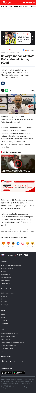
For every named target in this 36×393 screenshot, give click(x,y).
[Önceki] (3, 38)
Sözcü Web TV (5, 296)
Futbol (11, 50)
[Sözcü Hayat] (18, 255)
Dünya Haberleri (5, 283)
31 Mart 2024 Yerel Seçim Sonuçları (11, 265)
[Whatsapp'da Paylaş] (6, 90)
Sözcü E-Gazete (5, 302)
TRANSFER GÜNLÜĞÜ (15, 6)
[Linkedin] (22, 361)
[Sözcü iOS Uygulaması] (7, 373)
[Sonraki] (33, 38)
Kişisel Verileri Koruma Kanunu (9, 333)
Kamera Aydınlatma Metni (8, 345)
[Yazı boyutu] (33, 90)
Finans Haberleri (5, 274)
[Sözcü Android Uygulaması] (19, 373)
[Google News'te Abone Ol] (28, 50)
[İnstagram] (3, 361)
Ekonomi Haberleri (6, 277)
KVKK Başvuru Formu (7, 348)
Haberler (4, 50)
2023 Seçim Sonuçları (7, 268)
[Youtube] (14, 361)
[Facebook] (6, 361)
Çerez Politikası (5, 339)
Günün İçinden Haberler (8, 293)
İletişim (3, 314)
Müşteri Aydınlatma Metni (8, 336)
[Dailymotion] (18, 361)
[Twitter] (10, 361)
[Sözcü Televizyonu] (3, 255)
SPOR (4, 6)
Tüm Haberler (5, 305)
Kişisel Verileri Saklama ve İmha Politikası (12, 342)
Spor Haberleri (5, 299)
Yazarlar (3, 271)
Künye (3, 317)
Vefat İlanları (4, 323)
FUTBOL (25, 6)
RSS (2, 351)
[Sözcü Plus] (27, 255)
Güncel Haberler (6, 289)
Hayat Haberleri (5, 280)
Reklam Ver (4, 320)
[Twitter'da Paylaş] (3, 90)
